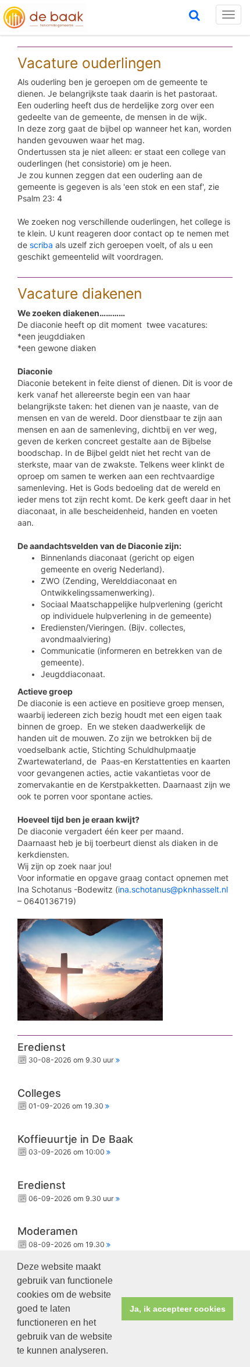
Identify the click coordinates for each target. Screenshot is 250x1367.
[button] (112, 1352)
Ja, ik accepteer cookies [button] (178, 1308)
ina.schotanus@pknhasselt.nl (173, 889)
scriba (41, 245)
